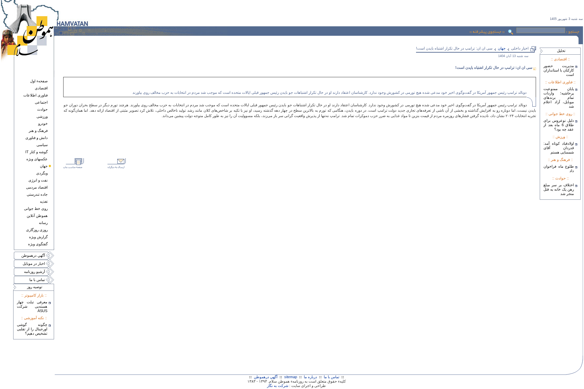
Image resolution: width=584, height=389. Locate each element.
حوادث (42, 109)
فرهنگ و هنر (38, 131)
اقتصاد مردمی (37, 187)
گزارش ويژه (38, 237)
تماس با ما (37, 280)
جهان (44, 166)
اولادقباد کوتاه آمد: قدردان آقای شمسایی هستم (558, 147)
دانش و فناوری (36, 138)
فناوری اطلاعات (35, 95)
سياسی (42, 145)
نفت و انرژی (38, 180)
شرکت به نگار (277, 386)
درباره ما (310, 377)
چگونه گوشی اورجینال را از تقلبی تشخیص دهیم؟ (32, 329)
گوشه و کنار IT (36, 152)
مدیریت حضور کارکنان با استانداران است (558, 70)
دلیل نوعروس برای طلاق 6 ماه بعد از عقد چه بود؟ (558, 124)
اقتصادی (41, 88)
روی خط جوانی (36, 208)
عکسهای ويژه (37, 159)
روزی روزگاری (37, 230)
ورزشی (42, 116)
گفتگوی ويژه (38, 244)
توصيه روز (34, 287)
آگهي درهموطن (33, 255)
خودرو (43, 123)
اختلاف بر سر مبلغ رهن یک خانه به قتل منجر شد (558, 189)
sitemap (290, 377)
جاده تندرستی (37, 194)
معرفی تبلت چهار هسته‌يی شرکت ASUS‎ (32, 306)
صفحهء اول (39, 81)
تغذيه (44, 201)
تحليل (561, 51)
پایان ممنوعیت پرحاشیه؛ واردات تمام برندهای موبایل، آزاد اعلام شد (558, 97)
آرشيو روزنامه (34, 272)
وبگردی (42, 173)
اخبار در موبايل (34, 263)
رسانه (43, 223)
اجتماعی (41, 102)
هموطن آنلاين (37, 216)
